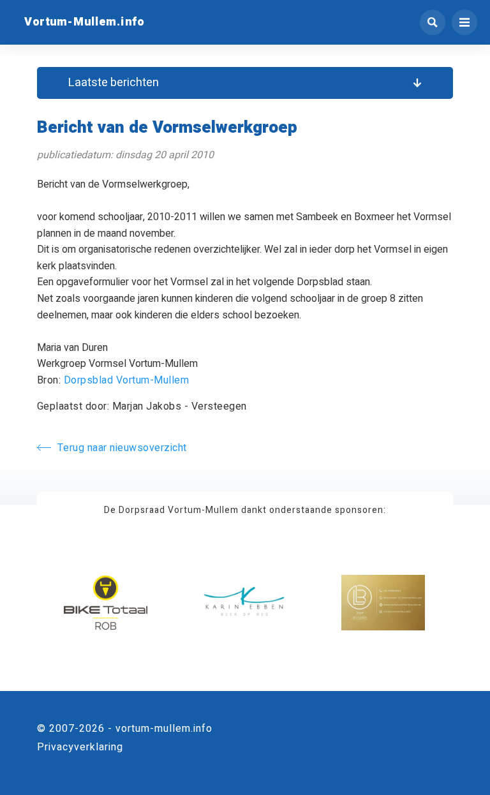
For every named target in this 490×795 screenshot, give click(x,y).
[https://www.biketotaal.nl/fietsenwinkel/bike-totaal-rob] (105, 602)
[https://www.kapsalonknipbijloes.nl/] (383, 602)
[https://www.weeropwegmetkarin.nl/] (244, 602)
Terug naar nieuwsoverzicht (122, 448)
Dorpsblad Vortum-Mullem (126, 380)
